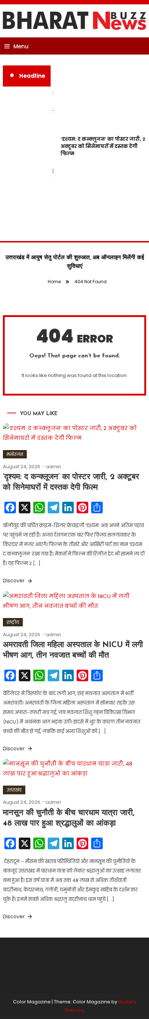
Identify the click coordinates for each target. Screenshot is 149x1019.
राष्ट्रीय (13, 622)
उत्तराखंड (14, 790)
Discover (14, 580)
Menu (21, 46)
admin (53, 466)
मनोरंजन (15, 454)
